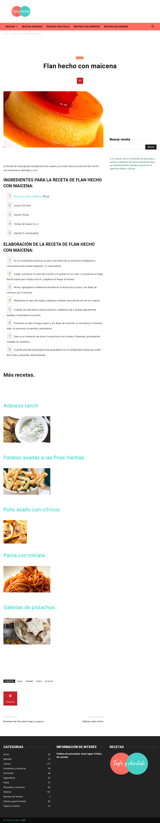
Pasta (6, 782)
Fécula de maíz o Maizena (28, 196)
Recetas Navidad (32, 26)
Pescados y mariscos (14, 787)
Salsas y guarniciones (14, 801)
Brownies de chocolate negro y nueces (23, 721)
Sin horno (49, 681)
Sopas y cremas (11, 805)
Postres (14, 33)
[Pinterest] (80, 81)
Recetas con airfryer (87, 26)
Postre (39, 681)
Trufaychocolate (12, 820)
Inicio (5, 33)
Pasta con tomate (24, 555)
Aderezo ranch (20, 406)
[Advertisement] (99, 11)
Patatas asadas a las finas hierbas (43, 457)
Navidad (29, 681)
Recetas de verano (13, 796)
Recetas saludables (116, 26)
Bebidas (7, 759)
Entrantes (8, 773)
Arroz (6, 754)
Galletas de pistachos (29, 607)
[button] (153, 26)
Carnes (7, 763)
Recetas (10, 26)
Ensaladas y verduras (14, 768)
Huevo (19, 681)
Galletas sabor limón (92, 721)
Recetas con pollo (58, 26)
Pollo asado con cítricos (31, 509)
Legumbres (9, 777)
